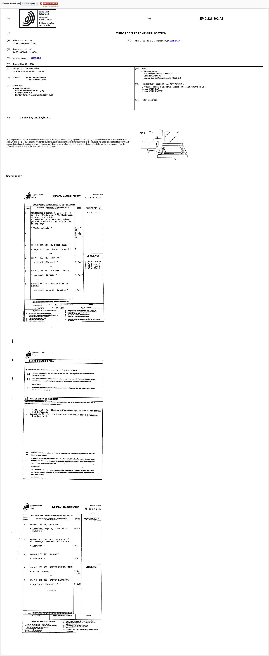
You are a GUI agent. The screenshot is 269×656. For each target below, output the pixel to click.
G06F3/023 (175, 41)
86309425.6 (36, 58)
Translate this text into (10, 4)
